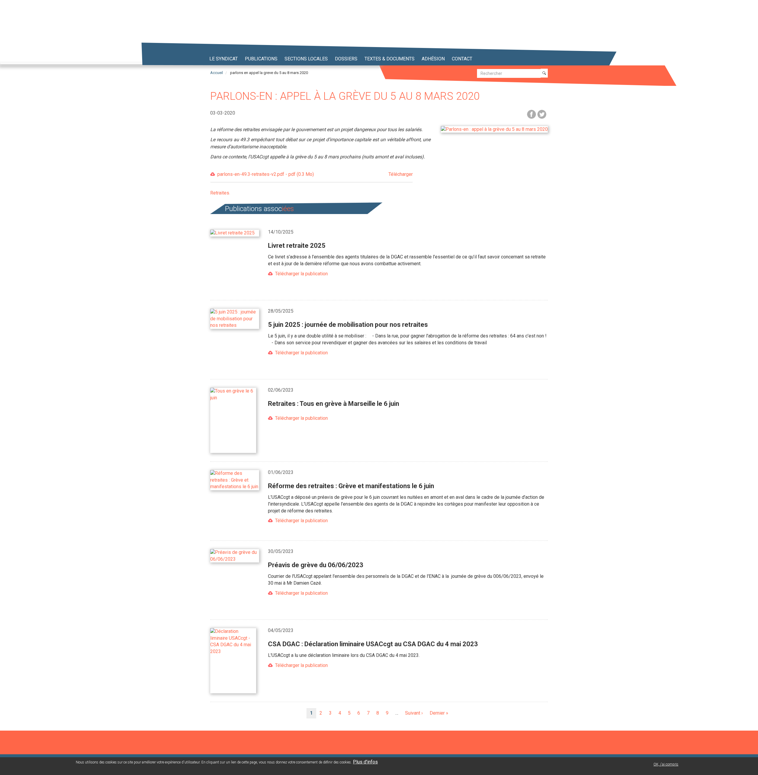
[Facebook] (531, 114)
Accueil (216, 72)
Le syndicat (223, 59)
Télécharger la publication (301, 273)
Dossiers (346, 59)
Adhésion (433, 59)
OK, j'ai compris (665, 764)
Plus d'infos (365, 762)
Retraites (219, 193)
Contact (462, 59)
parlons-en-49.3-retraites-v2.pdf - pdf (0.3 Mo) (315, 174)
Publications (261, 59)
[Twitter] (541, 114)
